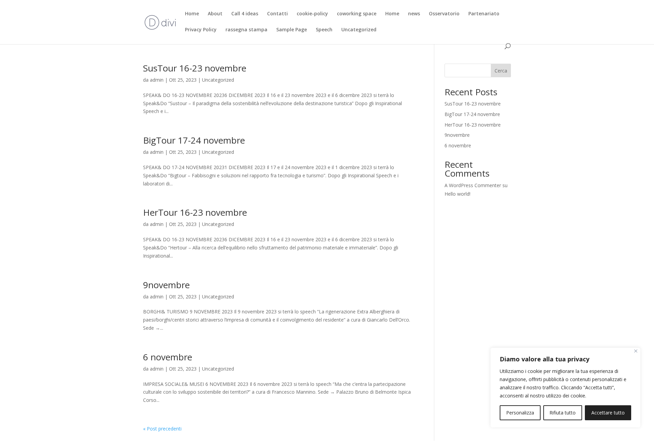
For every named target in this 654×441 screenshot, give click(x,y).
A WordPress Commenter (473, 185)
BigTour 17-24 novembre (194, 140)
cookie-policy (312, 14)
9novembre (166, 285)
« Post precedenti (162, 428)
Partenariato (483, 14)
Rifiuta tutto (562, 412)
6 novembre (167, 357)
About (215, 14)
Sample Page (291, 30)
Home (192, 14)
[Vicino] (635, 351)
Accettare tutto (608, 412)
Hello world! (457, 194)
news (414, 14)
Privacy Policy (201, 30)
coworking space (356, 14)
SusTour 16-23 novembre (194, 68)
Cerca (501, 70)
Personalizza (520, 412)
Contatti (277, 14)
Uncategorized (358, 30)
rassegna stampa (246, 30)
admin (157, 80)
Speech (324, 30)
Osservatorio (444, 14)
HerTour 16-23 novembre (195, 212)
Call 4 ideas (244, 14)
